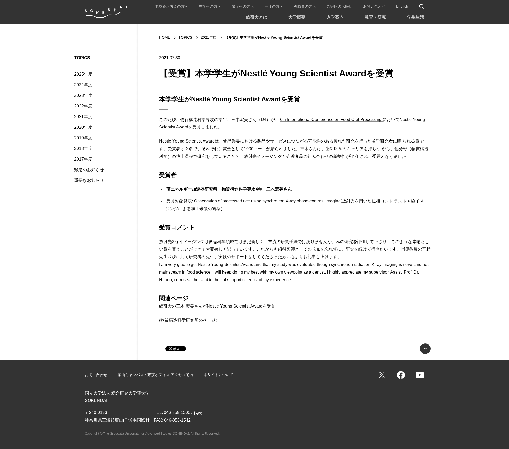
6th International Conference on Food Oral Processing (331, 119)
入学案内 (335, 17)
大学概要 (296, 17)
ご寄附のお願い (340, 6)
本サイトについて (218, 375)
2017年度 (83, 159)
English (402, 6)
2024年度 (83, 85)
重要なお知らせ (89, 180)
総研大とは (256, 17)
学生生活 (415, 17)
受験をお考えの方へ (171, 6)
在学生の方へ (210, 6)
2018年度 (83, 148)
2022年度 (83, 106)
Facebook (401, 375)
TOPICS (82, 57)
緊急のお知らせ (89, 169)
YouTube (420, 375)
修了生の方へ (243, 6)
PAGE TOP (425, 348)
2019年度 (83, 138)
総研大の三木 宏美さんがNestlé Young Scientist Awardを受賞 (217, 306)
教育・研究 (375, 17)
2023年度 (83, 95)
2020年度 (83, 127)
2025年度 (83, 74)
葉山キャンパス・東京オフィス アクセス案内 (155, 375)
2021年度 (83, 116)
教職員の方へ (305, 6)
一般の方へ (274, 6)
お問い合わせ (374, 6)
